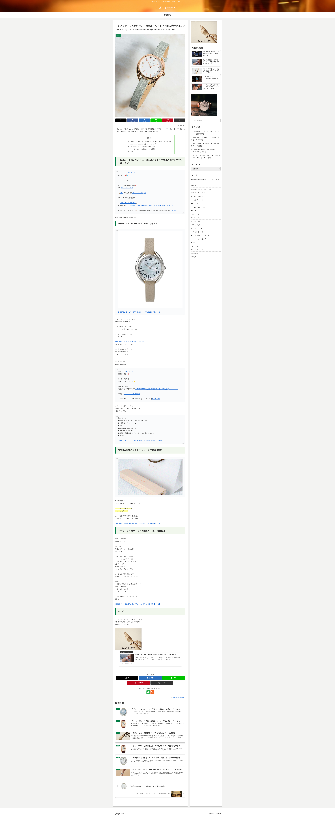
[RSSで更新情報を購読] (152, 692)
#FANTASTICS (139, 389)
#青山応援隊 (148, 389)
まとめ (131, 151)
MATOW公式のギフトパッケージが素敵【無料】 (142, 146)
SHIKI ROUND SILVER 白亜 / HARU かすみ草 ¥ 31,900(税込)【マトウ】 (140, 312)
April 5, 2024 (174, 210)
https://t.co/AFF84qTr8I (139, 193)
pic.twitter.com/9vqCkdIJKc (132, 394)
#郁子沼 (147, 205)
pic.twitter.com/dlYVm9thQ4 (164, 205)
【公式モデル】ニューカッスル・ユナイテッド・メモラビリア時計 (205, 133)
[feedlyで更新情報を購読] (148, 692)
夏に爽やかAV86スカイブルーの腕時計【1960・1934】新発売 (203, 151)
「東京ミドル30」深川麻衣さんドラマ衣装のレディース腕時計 (205, 145)
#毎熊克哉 (141, 205)
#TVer (121, 193)
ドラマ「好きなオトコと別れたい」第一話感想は (142, 149)
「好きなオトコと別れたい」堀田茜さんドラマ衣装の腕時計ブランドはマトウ (150, 141)
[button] (179, 120)
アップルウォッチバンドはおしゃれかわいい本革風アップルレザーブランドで (206, 157)
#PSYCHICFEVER (127, 188)
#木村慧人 (155, 389)
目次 (147, 138)
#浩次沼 (152, 205)
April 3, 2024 (156, 399)
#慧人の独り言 (163, 389)
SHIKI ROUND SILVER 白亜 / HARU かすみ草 (143, 144)
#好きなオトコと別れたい (128, 203)
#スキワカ (131, 172)
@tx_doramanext (173, 389)
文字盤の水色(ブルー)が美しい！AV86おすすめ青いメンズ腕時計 (205, 139)
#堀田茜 (135, 205)
